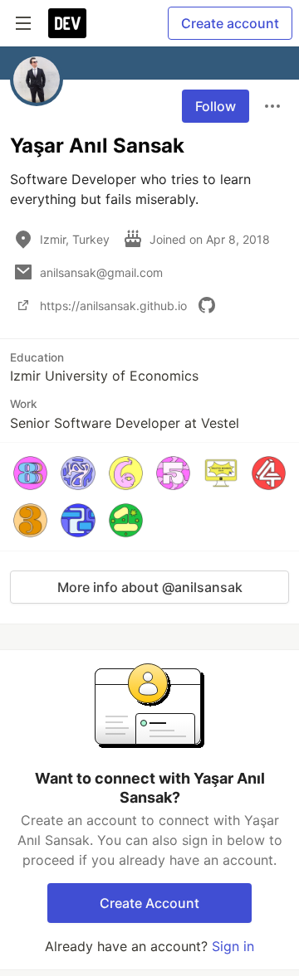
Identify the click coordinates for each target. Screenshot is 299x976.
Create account (230, 23)
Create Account (149, 903)
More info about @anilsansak (150, 587)
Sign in (233, 946)
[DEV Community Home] (67, 23)
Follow (215, 106)
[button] (30, 473)
